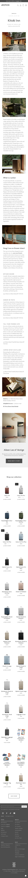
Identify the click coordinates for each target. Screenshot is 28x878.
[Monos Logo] (5, 5)
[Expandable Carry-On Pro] (21, 514)
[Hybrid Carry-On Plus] (21, 560)
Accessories (4, 832)
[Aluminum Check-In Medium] (21, 635)
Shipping (17, 852)
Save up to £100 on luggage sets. (14, 1)
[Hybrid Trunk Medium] (7, 635)
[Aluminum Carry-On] (21, 776)
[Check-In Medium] (21, 585)
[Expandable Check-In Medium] (7, 610)
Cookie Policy (8, 871)
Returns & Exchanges (20, 848)
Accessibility (14, 872)
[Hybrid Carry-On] (7, 560)
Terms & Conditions (19, 854)
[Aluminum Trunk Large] (7, 708)
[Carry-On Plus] (7, 535)
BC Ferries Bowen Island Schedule (10, 406)
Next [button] (27, 428)
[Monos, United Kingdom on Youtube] (14, 813)
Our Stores (17, 822)
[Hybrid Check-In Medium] (21, 610)
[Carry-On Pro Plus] (21, 535)
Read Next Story (14, 461)
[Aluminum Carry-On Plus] (7, 585)
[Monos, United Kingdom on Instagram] (3, 813)
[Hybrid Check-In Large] (21, 660)
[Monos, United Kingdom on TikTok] (10, 813)
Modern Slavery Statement (18, 871)
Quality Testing (18, 828)
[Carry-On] (7, 489)
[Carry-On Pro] (21, 489)
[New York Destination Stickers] (21, 731)
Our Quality (17, 826)
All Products (4, 822)
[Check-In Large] (7, 660)
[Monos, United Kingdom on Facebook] (6, 813)
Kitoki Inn (5, 399)
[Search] (18, 5)
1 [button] (7, 444)
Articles (17, 834)
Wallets (3, 830)
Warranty (17, 850)
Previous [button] (1, 428)
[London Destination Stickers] (7, 756)
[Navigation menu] (26, 5)
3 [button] (10, 444)
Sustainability (18, 830)
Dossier (11, 15)
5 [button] (13, 444)
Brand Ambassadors (5, 847)
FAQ (16, 847)
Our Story (17, 824)
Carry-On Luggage (5, 824)
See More (14, 796)
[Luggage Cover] (21, 708)
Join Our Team (18, 838)
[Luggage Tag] (7, 776)
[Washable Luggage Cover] (7, 731)
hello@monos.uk (9, 816)
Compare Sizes (4, 836)
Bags (2, 828)
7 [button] (16, 444)
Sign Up (24, 806)
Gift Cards (3, 834)
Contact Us (17, 845)
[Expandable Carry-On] (7, 514)
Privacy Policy (22, 869)
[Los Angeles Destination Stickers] (21, 756)
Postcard (17, 836)
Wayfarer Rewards (5, 845)
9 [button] (19, 444)
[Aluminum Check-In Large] (7, 685)
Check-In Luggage (5, 826)
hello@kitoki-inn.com (8, 403)
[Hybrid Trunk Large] (21, 685)
